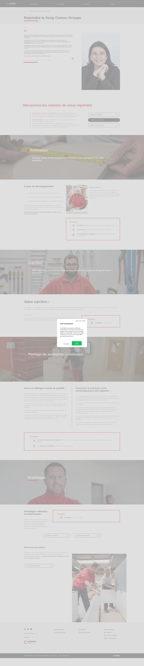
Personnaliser (66, 344)
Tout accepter (76, 343)
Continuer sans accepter (80, 320)
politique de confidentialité (66, 333)
